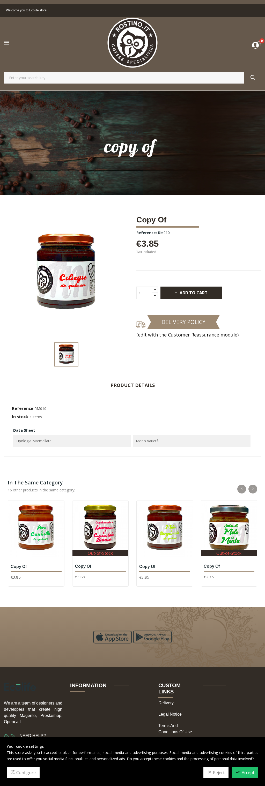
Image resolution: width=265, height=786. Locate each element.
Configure (23, 772)
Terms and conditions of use (175, 728)
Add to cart (194, 293)
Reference (22, 408)
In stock (20, 417)
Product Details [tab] (133, 385)
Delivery (166, 703)
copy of (19, 566)
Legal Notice (170, 714)
